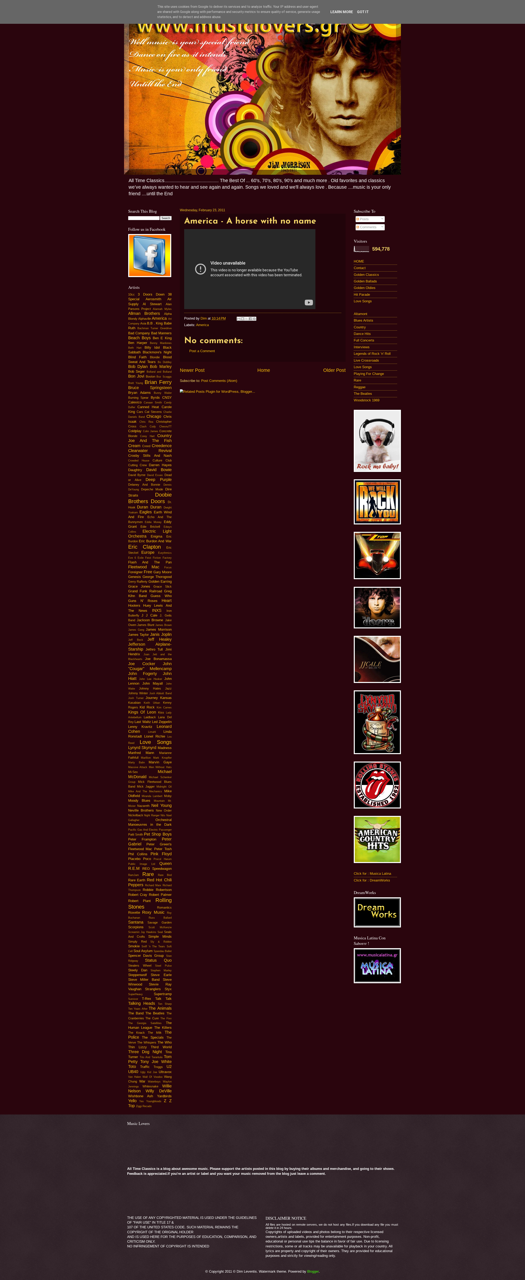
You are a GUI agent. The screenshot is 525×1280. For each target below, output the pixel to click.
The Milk (155, 1032)
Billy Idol (152, 347)
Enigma (156, 536)
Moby (168, 796)
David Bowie (159, 469)
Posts (364, 219)
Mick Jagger (146, 786)
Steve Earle (161, 975)
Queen (165, 863)
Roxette (134, 913)
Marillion (146, 757)
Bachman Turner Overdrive (154, 328)
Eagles (145, 512)
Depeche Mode (152, 489)
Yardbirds (164, 1096)
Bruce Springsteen (150, 387)
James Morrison (158, 629)
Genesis (134, 577)
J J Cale (149, 615)
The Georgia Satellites (145, 1023)
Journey (152, 698)
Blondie (155, 357)
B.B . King (155, 323)
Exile (141, 557)
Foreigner (135, 572)
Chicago (153, 416)
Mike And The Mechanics (145, 791)
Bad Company (139, 333)
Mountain (159, 800)
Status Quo (158, 960)
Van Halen (134, 1076)
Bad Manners (161, 333)
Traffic (145, 1067)
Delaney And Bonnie (144, 484)
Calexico (135, 402)
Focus (168, 567)
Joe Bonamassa (158, 659)
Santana (135, 922)
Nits (163, 815)
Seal (160, 932)
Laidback (150, 717)
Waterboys (154, 1081)
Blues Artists (363, 320)
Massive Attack (137, 767)
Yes (141, 1101)
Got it (363, 12)
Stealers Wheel (139, 965)
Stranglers (153, 989)
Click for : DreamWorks (372, 880)
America (202, 325)
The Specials (153, 1037)
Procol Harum (162, 859)
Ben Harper (137, 343)
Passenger (165, 829)
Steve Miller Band (144, 980)
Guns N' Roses (143, 601)
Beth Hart (135, 347)
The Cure (152, 1018)
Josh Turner (136, 698)
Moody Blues (139, 801)
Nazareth (143, 805)
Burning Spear (138, 397)
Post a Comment (202, 351)
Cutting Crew (137, 465)
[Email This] (239, 319)
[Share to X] (246, 319)
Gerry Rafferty (138, 581)
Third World (161, 1047)
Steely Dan (137, 970)
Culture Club (162, 460)
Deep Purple (159, 479)
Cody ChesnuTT (160, 426)
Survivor (133, 998)
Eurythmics (165, 552)
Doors (158, 501)
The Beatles (154, 1013)
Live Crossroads (366, 360)
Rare (148, 874)
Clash (143, 426)
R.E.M (134, 868)
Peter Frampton (142, 839)
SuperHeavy (135, 994)
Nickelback (135, 815)
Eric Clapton (144, 547)
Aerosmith (153, 299)
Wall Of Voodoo (152, 1076)
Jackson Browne (150, 620)
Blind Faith (137, 357)
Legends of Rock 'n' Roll (372, 354)
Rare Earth (136, 880)
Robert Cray (137, 895)
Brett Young (135, 383)
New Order (164, 810)
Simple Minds (159, 937)
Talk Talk (163, 999)
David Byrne (137, 475)
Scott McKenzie (160, 927)
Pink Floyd (161, 854)
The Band (136, 1013)
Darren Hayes (160, 465)
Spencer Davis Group (146, 956)
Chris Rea (146, 421)
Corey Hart (147, 436)
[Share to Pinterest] (254, 319)
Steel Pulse (163, 965)
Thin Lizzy (137, 1047)
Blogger (313, 1271)
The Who (165, 1042)
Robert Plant (139, 901)
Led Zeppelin (162, 722)
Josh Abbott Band (160, 693)
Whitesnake (150, 1086)
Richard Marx (153, 885)
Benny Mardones (161, 343)
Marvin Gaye (160, 762)
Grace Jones (139, 586)
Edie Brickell (150, 526)
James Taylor (138, 635)
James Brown (163, 625)
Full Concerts (364, 340)
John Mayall (152, 683)
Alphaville (144, 318)
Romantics (164, 907)
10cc (131, 294)
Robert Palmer (160, 895)
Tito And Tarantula (151, 1057)
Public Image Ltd (141, 864)
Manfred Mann (141, 753)
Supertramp (163, 994)
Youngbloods (153, 1101)
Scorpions (136, 927)
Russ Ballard (160, 917)
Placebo (134, 859)
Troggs (158, 1067)
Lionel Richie (154, 736)
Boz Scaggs (163, 376)
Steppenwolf (137, 975)
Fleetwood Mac (144, 567)
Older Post (334, 370)
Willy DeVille (159, 1091)
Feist (148, 557)
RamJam (133, 875)
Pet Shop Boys (158, 834)
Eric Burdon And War (155, 541)
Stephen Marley (161, 970)
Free (148, 572)
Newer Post (192, 370)
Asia (143, 323)
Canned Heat (148, 407)
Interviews (362, 347)
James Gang (136, 629)
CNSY (167, 398)
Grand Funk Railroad (145, 591)
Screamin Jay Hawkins (142, 932)
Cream (134, 445)
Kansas (166, 698)
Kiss (161, 712)
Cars (140, 411)
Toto (132, 1066)
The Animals (160, 1008)
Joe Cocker (141, 663)
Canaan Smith (153, 402)
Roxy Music (153, 912)
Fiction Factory (162, 557)
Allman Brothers (144, 313)
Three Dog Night (145, 1051)
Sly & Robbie (161, 941)
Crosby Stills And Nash (150, 456)
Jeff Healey (159, 639)
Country (360, 327)
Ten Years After (137, 1008)
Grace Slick (162, 586)
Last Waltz (143, 722)
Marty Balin (136, 762)
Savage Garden (159, 922)
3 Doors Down (151, 294)
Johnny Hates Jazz (155, 688)
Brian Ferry (158, 382)
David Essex (155, 475)
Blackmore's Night (157, 352)
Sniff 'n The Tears (153, 946)
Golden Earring (160, 581)
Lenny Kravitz (140, 727)
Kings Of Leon (142, 712)
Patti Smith (135, 834)
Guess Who (161, 596)
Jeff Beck (135, 639)
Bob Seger (136, 371)
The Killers (163, 1028)
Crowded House (138, 460)
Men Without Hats (160, 767)
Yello (132, 1100)
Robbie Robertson (157, 890)
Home (263, 370)
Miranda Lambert (152, 796)
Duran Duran (149, 507)
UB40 (133, 1071)
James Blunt (145, 625)
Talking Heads (141, 1003)
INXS (156, 610)
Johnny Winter (138, 693)
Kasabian (134, 702)
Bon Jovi (136, 376)
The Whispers (146, 1042)
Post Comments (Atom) (219, 381)
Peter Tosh (163, 849)
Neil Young (161, 805)
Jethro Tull (154, 649)
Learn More (341, 12)
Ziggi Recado (144, 1106)
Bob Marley (161, 366)
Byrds (155, 398)
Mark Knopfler (162, 757)
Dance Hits (362, 334)
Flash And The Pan (150, 562)
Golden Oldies (364, 288)
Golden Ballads (365, 281)
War (142, 1081)
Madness (165, 748)
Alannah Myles (162, 309)
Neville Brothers (141, 810)
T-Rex (146, 999)
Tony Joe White (155, 1061)
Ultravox (165, 1072)
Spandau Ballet (163, 951)
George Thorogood (157, 577)
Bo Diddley (165, 362)
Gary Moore (162, 572)
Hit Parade (362, 295)
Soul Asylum (143, 951)
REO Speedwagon (157, 869)
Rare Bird (165, 875)
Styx (168, 989)
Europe (147, 552)
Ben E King (162, 338)
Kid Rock (147, 707)
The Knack (136, 1032)
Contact (360, 268)
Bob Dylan (138, 366)
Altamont (360, 314)
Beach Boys (139, 338)
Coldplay (135, 431)
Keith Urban (152, 702)
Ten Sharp (165, 1003)
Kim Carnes (164, 707)
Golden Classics (366, 275)
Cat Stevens (153, 411)
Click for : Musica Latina (372, 874)
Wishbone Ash (140, 1096)
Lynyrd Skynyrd (142, 747)
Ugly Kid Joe (148, 1072)
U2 (169, 1066)
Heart (167, 600)
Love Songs (156, 742)
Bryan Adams (139, 393)
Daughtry (135, 470)
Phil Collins (137, 854)
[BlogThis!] (243, 319)
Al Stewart (152, 304)
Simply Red (137, 941)
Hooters (134, 605)
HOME (359, 261)
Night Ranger (152, 815)
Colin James (150, 431)
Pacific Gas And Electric (143, 829)
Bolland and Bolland (159, 371)
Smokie (134, 946)
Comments (368, 227)
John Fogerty (142, 673)
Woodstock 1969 (366, 400)
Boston (150, 376)
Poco (147, 859)
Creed (146, 446)
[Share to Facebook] (250, 319)
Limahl (152, 731)
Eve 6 (132, 557)
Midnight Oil (164, 786)
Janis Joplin (160, 634)
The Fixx (166, 1018)
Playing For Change (369, 374)
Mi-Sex (133, 772)
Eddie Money (153, 522)
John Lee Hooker (150, 679)
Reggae (359, 387)
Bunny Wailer (163, 392)
